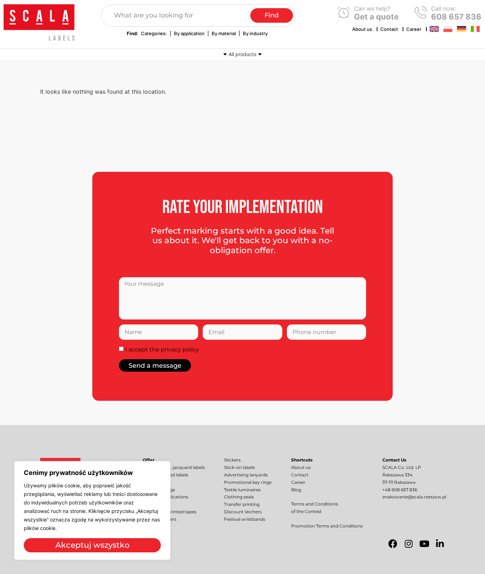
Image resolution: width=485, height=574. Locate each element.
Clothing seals (239, 496)
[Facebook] (393, 543)
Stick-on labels (239, 467)
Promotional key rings (248, 482)
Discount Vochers (243, 511)
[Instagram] (408, 543)
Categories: (154, 33)
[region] (92, 510)
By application (189, 33)
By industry (255, 33)
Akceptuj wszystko (92, 545)
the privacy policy (174, 349)
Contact (389, 29)
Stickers (232, 460)
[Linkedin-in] (440, 543)
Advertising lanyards (246, 474)
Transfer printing (242, 504)
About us (362, 29)
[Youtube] (424, 543)
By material (224, 33)
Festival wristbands (244, 519)
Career (413, 29)
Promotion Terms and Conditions (327, 526)
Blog (296, 489)
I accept (162, 349)
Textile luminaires (242, 489)
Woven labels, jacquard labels (174, 467)
